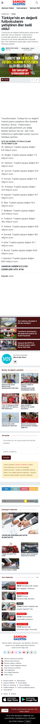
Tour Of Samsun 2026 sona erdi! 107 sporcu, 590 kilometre (10, 407)
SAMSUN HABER (9, 266)
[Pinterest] (12, 652)
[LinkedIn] (20, 652)
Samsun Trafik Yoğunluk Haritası (15, 665)
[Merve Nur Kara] (7, 359)
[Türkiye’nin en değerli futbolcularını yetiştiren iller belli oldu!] (20, 65)
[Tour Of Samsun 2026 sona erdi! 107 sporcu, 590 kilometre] (10, 399)
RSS (5, 710)
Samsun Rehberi (9, 683)
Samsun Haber (8, 8)
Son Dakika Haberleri (11, 672)
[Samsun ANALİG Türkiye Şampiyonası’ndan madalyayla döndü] (29, 378)
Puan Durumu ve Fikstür (12, 668)
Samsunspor (22, 8)
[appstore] (11, 700)
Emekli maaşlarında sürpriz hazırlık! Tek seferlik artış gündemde (27, 608)
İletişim (13, 694)
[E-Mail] (15, 362)
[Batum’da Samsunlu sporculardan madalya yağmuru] (29, 417)
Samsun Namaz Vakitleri (12, 663)
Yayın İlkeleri (7, 690)
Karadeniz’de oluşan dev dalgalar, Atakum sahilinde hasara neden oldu (27, 587)
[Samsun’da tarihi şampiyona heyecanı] (10, 417)
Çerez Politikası (24, 685)
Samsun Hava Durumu (11, 661)
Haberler (5, 14)
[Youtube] (24, 652)
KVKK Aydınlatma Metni (26, 687)
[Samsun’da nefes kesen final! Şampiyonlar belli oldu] (10, 378)
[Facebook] (5, 652)
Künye (5, 694)
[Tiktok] (27, 652)
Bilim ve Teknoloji (9, 685)
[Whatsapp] (35, 652)
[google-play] (29, 700)
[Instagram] (16, 652)
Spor (13, 14)
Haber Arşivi (8, 675)
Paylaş (6, 79)
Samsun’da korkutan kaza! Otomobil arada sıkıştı (27, 628)
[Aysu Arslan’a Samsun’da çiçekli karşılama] (29, 399)
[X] (8, 652)
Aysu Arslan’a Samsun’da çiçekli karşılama (27, 407)
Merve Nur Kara (19, 357)
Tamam (28, 721)
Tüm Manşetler (9, 670)
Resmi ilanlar (22, 683)
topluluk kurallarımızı (21, 464)
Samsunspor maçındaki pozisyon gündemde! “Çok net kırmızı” (25, 618)
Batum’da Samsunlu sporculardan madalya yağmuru (29, 425)
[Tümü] (37, 577)
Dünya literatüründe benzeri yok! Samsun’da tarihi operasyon (25, 597)
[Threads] (31, 652)
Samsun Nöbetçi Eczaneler (13, 658)
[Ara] (37, 3)
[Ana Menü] (2, 3)
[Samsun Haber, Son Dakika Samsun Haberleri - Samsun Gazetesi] (19, 2)
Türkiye (20, 603)
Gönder (6, 457)
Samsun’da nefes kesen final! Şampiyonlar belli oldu (10, 386)
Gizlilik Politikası (8, 687)
